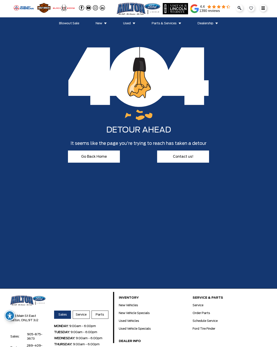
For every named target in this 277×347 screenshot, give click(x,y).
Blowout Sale (69, 23)
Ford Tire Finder (204, 328)
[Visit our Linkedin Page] (101, 7)
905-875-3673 (34, 336)
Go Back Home (94, 156)
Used (127, 23)
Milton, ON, (18, 320)
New (99, 23)
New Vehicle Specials (134, 313)
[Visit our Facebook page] (80, 7)
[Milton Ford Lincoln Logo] (138, 9)
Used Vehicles (129, 320)
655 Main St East (23, 316)
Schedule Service (205, 320)
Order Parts (201, 313)
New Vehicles (128, 305)
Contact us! (183, 156)
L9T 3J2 (32, 320)
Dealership (205, 23)
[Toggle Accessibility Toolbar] (10, 315)
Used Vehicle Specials (135, 328)
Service (81, 314)
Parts (100, 314)
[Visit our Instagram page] (94, 7)
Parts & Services (164, 23)
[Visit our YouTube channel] (87, 7)
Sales (62, 314)
